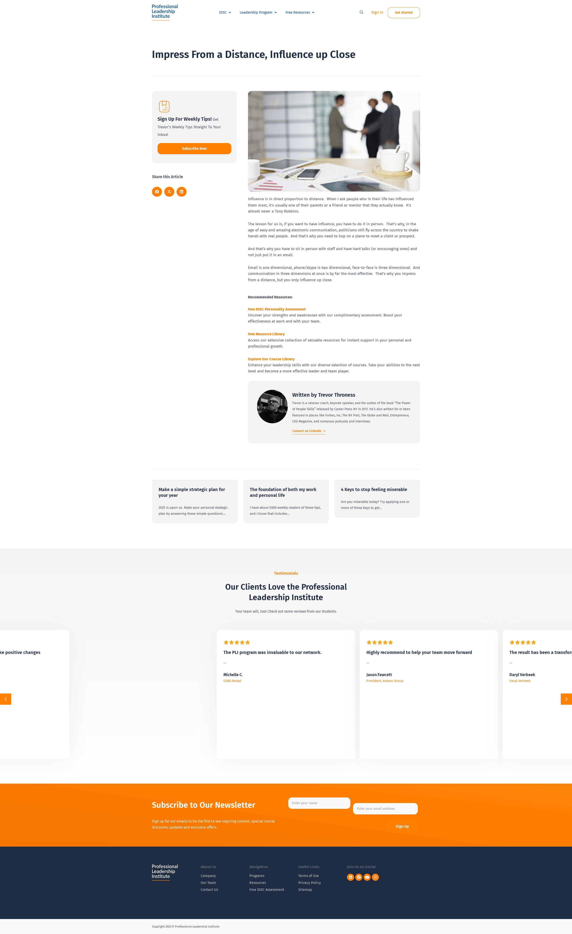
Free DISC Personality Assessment (277, 309)
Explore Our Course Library (271, 359)
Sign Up (402, 826)
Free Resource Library (266, 334)
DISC (223, 12)
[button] (361, 12)
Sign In (377, 12)
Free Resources (298, 12)
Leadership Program (256, 12)
